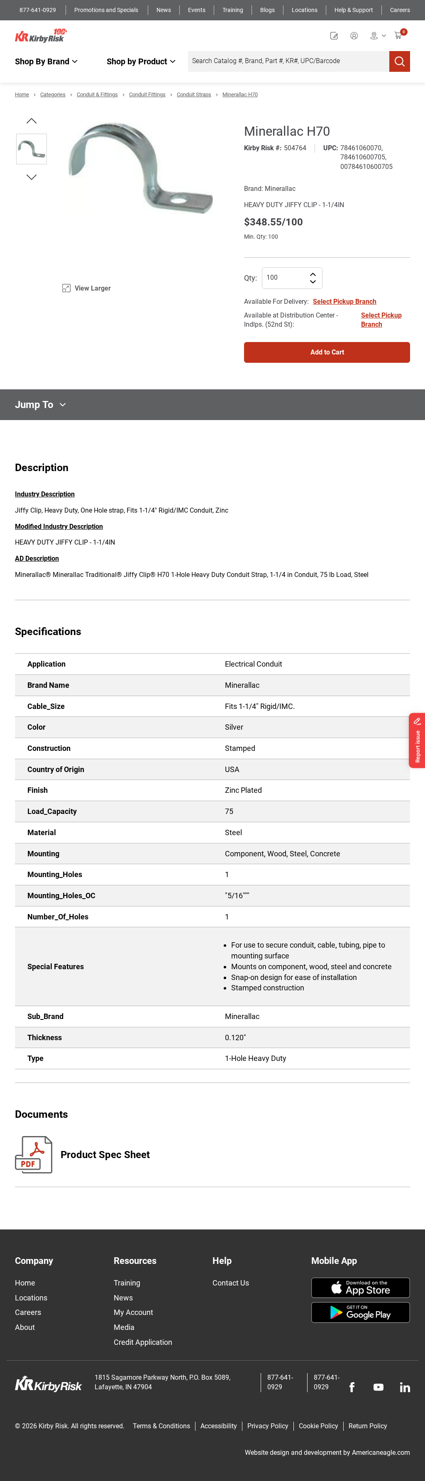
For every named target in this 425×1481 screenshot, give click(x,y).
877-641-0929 (38, 10)
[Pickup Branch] (378, 35)
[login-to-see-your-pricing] (356, 35)
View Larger (93, 288)
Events (196, 10)
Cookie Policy (318, 1426)
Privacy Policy (267, 1426)
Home (22, 94)
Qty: (250, 278)
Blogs (267, 10)
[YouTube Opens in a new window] (378, 1387)
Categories (53, 94)
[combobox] (288, 61)
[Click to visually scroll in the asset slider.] (31, 121)
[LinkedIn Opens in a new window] (405, 1387)
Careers (400, 10)
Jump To (34, 405)
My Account (133, 1312)
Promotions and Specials (106, 10)
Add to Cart (327, 352)
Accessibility (218, 1426)
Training (232, 10)
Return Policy (368, 1426)
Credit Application (143, 1342)
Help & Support (354, 10)
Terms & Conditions (161, 1426)
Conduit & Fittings (97, 94)
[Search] (399, 61)
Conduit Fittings (147, 94)
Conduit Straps (194, 94)
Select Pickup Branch (344, 301)
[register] (336, 35)
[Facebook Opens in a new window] (352, 1387)
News (163, 10)
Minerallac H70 (240, 94)
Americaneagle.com (381, 1453)
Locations (305, 10)
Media (124, 1327)
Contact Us (230, 1282)
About (25, 1327)
